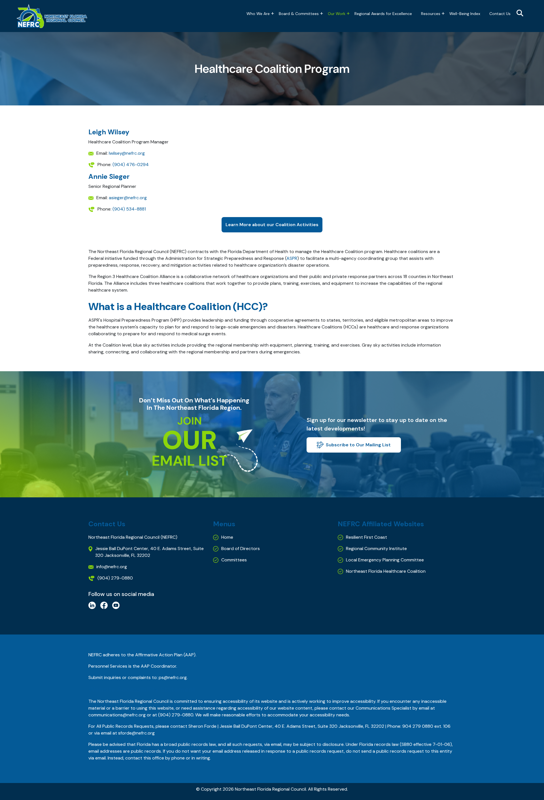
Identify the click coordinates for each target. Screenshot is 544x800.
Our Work (336, 13)
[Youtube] (116, 605)
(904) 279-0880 (175, 715)
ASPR (291, 258)
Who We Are (258, 13)
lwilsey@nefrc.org (127, 153)
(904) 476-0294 (130, 164)
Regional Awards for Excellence (383, 13)
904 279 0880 (417, 726)
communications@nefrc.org (117, 715)
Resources (430, 13)
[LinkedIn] (92, 605)
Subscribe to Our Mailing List (358, 445)
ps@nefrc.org (173, 677)
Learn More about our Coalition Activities (272, 225)
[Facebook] (104, 605)
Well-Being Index (464, 13)
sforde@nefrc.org (136, 733)
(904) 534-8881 (129, 209)
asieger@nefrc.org (128, 198)
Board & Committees (299, 13)
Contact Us (500, 13)
